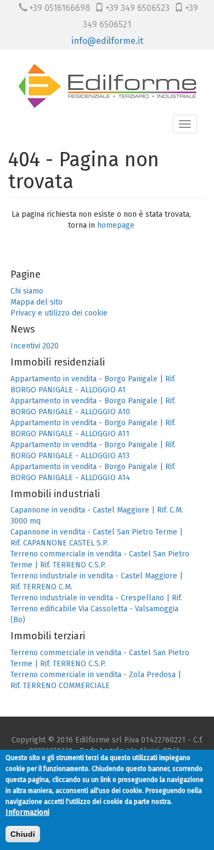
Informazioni (27, 812)
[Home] (111, 85)
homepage (115, 225)
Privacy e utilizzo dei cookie (59, 313)
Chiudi (22, 834)
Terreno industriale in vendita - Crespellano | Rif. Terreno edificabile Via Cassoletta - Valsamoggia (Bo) (96, 608)
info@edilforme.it (107, 41)
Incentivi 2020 (34, 346)
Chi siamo (26, 291)
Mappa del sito (36, 302)
